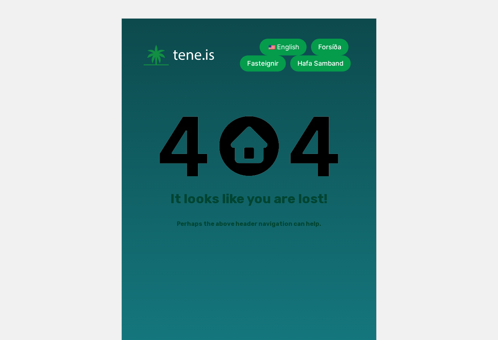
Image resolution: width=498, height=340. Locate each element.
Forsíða (329, 47)
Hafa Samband (320, 63)
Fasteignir (263, 63)
